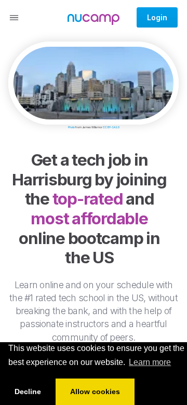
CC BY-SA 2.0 (111, 127)
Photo (71, 127)
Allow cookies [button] (95, 391)
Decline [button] (28, 391)
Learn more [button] (150, 362)
